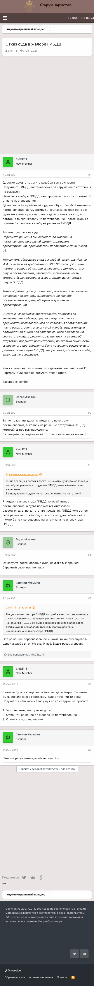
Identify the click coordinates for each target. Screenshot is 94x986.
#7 (89, 750)
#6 (89, 684)
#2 (89, 412)
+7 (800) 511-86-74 (81, 18)
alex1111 (13, 50)
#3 (89, 465)
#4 (89, 555)
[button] (5, 18)
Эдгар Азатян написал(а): (22, 474)
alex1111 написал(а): (18, 607)
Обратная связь (15, 977)
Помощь (62, 977)
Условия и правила (41, 977)
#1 (89, 174)
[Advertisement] (47, 105)
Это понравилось (26, 654)
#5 (89, 598)
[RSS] (73, 977)
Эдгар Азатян (26, 397)
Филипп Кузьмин (28, 582)
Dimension (14, 970)
